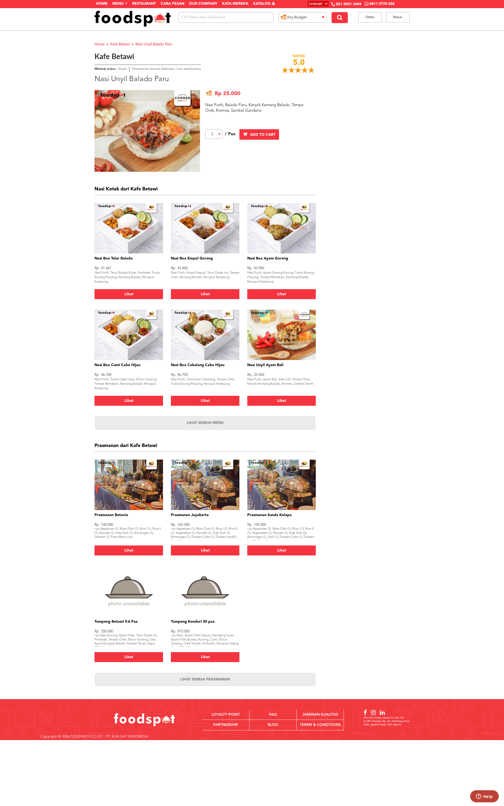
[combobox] (213, 134)
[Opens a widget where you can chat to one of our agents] (484, 796)
